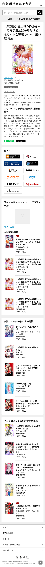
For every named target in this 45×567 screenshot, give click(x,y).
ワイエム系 (8, 77)
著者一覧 (6, 539)
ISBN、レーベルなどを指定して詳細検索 (24, 19)
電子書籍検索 (7, 533)
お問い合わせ (7, 550)
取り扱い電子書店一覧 (11, 544)
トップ (5, 527)
